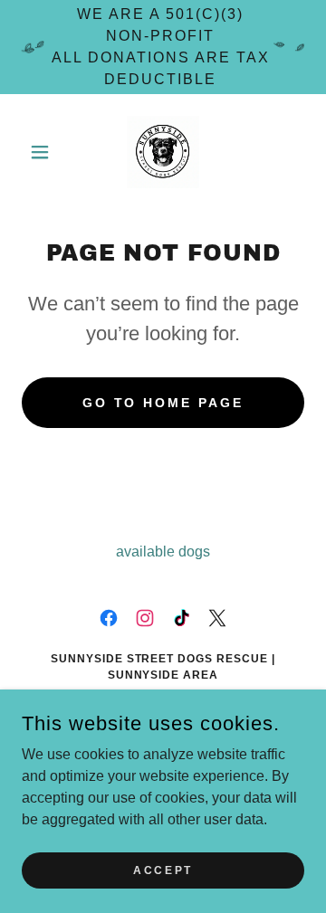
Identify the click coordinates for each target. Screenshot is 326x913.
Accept (162, 869)
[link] (163, 152)
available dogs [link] (163, 551)
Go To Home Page (163, 402)
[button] (43, 152)
